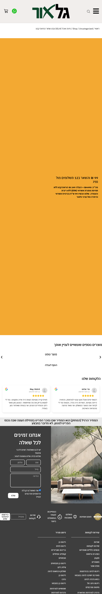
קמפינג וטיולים (59, 554)
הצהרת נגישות (92, 554)
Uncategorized (86, 28)
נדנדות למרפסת (58, 592)
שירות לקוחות (93, 546)
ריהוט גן (62, 542)
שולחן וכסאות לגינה (57, 571)
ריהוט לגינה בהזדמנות (89, 571)
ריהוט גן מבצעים (58, 563)
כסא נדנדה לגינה (91, 579)
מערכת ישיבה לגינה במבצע (87, 575)
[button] (1, 357)
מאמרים (95, 562)
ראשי (97, 28)
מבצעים (62, 558)
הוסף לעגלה (51, 365)
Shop (75, 28)
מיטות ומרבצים (92, 587)
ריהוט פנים (61, 546)
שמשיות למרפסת (58, 588)
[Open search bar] (88, 11)
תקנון (96, 558)
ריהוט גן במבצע (59, 583)
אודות (96, 542)
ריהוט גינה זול (93, 583)
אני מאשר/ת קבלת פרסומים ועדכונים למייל (31, 493)
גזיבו (64, 579)
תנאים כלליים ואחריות (89, 550)
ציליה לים (62, 567)
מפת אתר (94, 566)
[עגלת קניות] (6, 11)
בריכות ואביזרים (58, 550)
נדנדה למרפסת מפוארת (88, 592)
